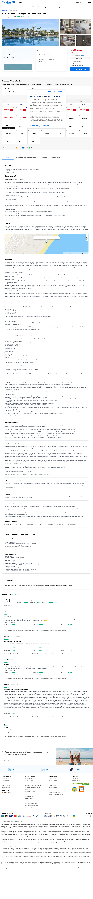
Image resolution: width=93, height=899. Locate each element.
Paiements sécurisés (30, 791)
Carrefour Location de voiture (55, 783)
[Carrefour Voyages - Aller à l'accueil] (8, 2)
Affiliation (4, 778)
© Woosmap (66, 253)
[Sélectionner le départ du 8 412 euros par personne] (8, 118)
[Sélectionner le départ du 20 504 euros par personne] (72, 125)
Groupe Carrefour (52, 778)
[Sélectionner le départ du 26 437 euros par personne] (59, 133)
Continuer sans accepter (54, 91)
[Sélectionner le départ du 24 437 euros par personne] (34, 133)
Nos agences (75, 778)
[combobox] (17, 90)
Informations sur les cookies (31, 803)
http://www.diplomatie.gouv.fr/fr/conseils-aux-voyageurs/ (59, 585)
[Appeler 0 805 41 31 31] (81, 784)
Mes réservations (76, 780)
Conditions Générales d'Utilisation (33, 785)
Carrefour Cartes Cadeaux (54, 792)
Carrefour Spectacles (53, 780)
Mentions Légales (29, 796)
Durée (33, 88)
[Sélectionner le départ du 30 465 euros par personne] (21, 140)
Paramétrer (34, 125)
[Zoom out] (87, 237)
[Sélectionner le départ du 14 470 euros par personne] (84, 118)
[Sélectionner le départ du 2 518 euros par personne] (21, 110)
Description (8, 157)
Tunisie (18, 7)
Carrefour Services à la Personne (56, 794)
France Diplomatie (29, 778)
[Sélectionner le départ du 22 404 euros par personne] (8, 133)
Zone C (32, 147)
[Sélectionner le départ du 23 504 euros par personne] (21, 133)
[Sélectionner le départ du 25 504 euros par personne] (46, 133)
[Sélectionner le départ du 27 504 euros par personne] (72, 133)
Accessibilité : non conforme (31, 805)
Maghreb (12, 7)
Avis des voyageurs (57, 157)
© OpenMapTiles (72, 253)
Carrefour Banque (53, 785)
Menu (20, 2)
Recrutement (5, 783)
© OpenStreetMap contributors (82, 253)
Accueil (5, 7)
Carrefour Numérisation (54, 796)
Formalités (44, 157)
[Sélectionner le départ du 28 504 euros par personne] (84, 133)
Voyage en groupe (6, 785)
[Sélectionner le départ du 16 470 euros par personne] (21, 125)
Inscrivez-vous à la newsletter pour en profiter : (13, 757)
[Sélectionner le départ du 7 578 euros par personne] (84, 110)
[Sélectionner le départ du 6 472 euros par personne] (72, 110)
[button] (30, 32)
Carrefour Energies (53, 787)
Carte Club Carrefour (30, 794)
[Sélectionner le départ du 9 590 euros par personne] (21, 118)
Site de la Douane (29, 780)
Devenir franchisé (6, 780)
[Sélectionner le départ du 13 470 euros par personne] (72, 118)
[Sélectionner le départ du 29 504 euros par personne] (8, 140)
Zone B (26, 147)
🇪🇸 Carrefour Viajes (6, 792)
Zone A (19, 147)
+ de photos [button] (83, 40)
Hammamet (26, 7)
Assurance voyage (6, 787)
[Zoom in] (87, 235)
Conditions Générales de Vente (32, 783)
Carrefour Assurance (53, 789)
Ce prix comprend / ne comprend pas (26, 157)
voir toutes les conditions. (18, 821)
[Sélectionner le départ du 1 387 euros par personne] (8, 110)
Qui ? (60, 88)
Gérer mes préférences (30, 807)
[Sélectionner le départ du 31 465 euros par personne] (34, 140)
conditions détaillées (59, 842)
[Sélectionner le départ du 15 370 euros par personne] (8, 125)
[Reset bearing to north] (87, 239)
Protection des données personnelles (33, 801)
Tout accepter (44, 125)
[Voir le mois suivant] (89, 101)
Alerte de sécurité (29, 798)
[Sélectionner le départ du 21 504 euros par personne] (84, 125)
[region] (46, 109)
